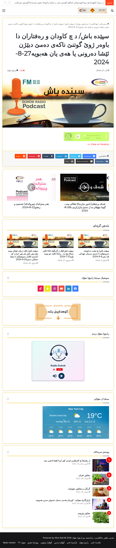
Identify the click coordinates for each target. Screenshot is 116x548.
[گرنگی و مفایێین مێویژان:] (100, 492)
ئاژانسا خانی (72, 542)
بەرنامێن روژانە (82, 24)
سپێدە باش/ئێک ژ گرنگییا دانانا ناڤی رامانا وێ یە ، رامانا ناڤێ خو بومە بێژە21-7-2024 (58, 253)
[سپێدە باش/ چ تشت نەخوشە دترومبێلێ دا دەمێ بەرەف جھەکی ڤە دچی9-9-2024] (93, 240)
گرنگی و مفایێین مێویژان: (79, 488)
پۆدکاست (94, 24)
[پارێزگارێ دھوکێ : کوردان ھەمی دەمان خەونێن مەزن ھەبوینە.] (100, 504)
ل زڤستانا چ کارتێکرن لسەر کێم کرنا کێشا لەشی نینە (67, 460)
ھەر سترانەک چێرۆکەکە (94, 2)
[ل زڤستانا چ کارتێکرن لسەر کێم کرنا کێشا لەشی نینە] (100, 465)
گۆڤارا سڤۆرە (46, 542)
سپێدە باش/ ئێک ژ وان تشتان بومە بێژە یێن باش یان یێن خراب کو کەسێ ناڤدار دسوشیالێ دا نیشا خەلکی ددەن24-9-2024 (23, 255)
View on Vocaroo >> (98, 144)
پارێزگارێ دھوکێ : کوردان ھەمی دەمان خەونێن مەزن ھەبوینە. (62, 500)
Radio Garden (9, 542)
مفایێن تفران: (84, 475)
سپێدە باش (69, 24)
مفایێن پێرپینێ (84, 513)
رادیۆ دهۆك (84, 542)
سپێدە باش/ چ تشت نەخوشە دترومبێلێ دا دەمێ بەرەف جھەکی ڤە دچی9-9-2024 (94, 253)
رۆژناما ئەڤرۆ (33, 542)
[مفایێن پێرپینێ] (100, 517)
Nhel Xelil (59, 538)
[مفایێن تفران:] (100, 479)
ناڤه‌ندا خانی (96, 542)
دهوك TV (22, 542)
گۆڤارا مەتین (59, 542)
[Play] (61, 376)
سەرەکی (103, 24)
